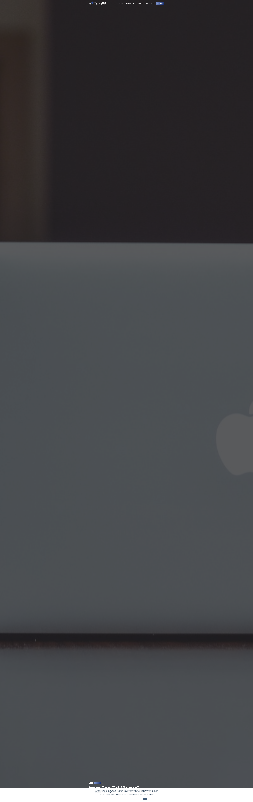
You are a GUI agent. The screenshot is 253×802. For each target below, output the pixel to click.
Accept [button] (145, 798)
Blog (134, 3)
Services (121, 3)
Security (91, 782)
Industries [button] (128, 3)
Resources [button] (140, 3)
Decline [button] (150, 798)
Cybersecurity (98, 782)
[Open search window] (153, 3)
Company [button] (147, 3)
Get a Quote (160, 3)
